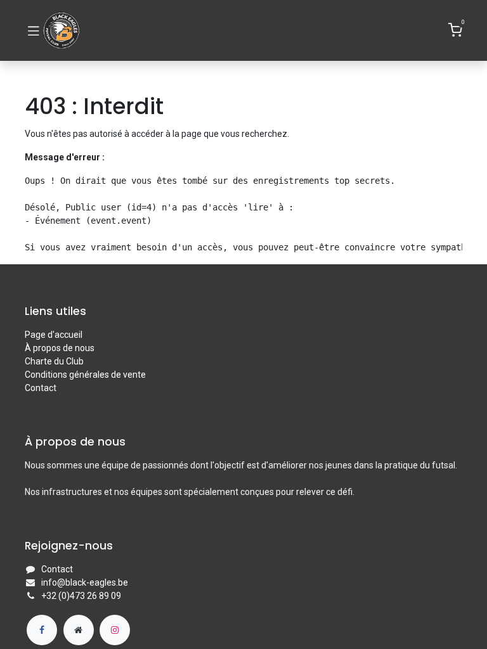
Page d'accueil (53, 335)
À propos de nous (59, 348)
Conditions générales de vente (85, 374)
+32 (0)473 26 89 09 (81, 596)
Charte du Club (54, 361)
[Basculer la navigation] (33, 30)
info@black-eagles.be (84, 582)
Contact (40, 388)
